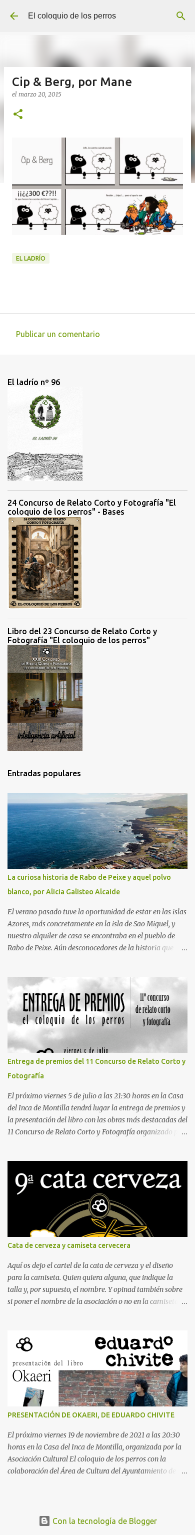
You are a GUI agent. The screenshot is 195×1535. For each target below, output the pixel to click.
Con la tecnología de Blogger (103, 1520)
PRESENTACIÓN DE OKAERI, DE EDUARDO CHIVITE (91, 1415)
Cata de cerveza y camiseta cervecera (69, 1245)
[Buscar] (181, 16)
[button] (18, 115)
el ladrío (31, 258)
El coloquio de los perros (72, 16)
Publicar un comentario (58, 334)
